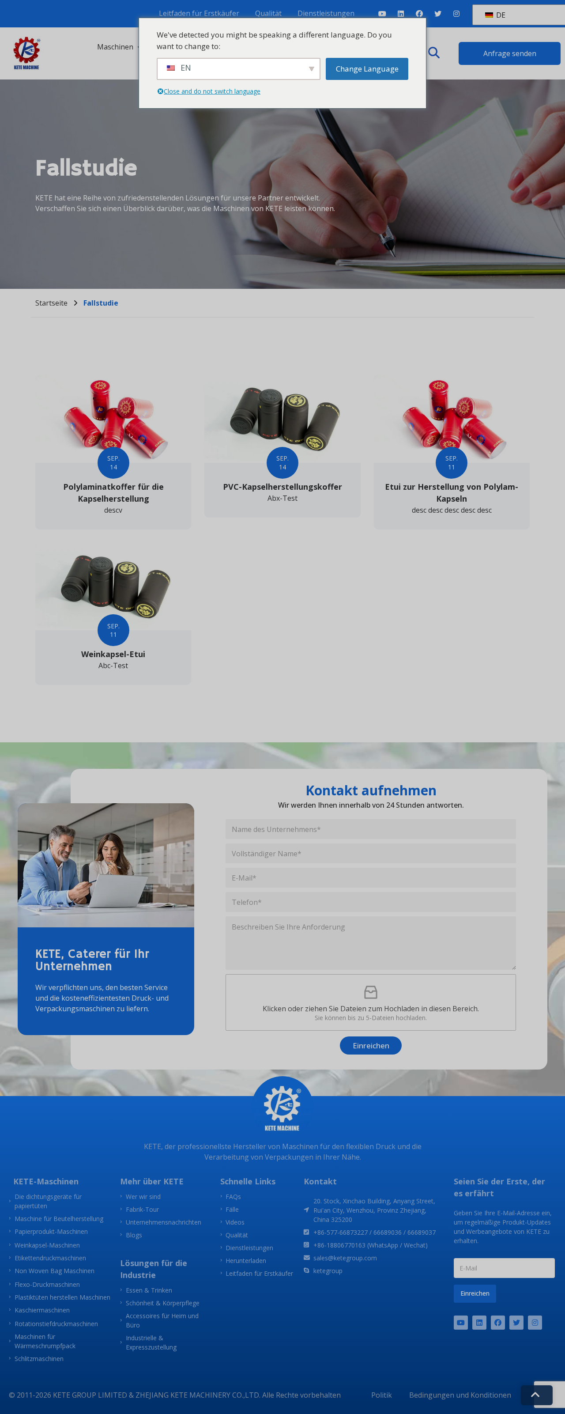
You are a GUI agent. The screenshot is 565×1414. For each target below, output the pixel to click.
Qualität (268, 13)
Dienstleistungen (326, 13)
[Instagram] (456, 14)
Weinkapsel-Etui (113, 654)
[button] (434, 53)
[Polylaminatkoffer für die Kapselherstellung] (113, 419)
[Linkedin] (401, 14)
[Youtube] (382, 14)
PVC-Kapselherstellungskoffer (282, 486)
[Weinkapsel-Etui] (113, 587)
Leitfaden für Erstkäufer (199, 13)
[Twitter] (438, 14)
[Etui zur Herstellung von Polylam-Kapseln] (452, 419)
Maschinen (115, 47)
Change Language (367, 69)
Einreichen (371, 1045)
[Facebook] (419, 14)
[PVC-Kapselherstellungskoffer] (282, 419)
